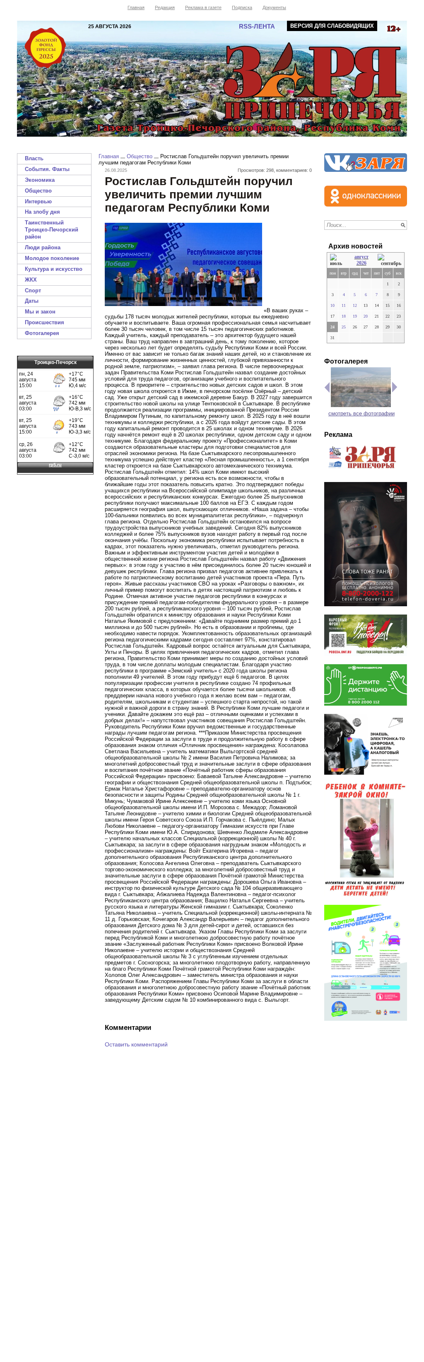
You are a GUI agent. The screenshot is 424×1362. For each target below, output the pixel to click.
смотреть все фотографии (361, 413)
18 (344, 316)
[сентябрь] (389, 260)
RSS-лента (257, 26)
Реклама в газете (203, 7)
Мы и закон (40, 312)
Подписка (242, 7)
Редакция (165, 7)
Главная (136, 7)
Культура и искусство (53, 269)
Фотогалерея (42, 333)
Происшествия (44, 322)
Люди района (42, 247)
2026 (361, 263)
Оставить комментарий (136, 1044)
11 (344, 305)
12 (355, 305)
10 (332, 305)
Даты (32, 301)
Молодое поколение (52, 258)
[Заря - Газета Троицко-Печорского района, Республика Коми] (212, 79)
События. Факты (47, 169)
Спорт (33, 290)
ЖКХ (31, 280)
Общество (38, 191)
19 (355, 316)
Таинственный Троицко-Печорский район (51, 229)
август (361, 257)
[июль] (337, 260)
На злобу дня (42, 212)
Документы (274, 7)
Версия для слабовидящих (332, 26)
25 (344, 327)
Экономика (40, 180)
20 (366, 316)
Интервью (38, 201)
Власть (34, 158)
